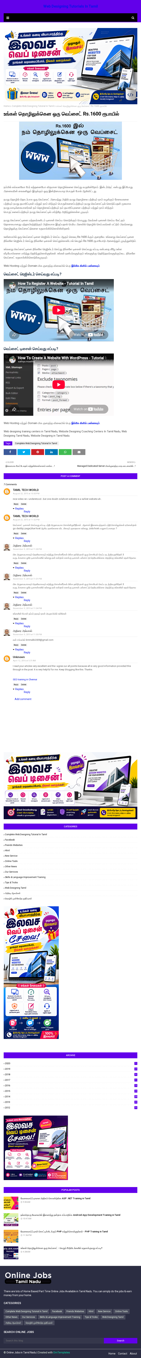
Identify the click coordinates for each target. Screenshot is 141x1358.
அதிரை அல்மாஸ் (22, 545)
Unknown (19, 657)
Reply (16, 504)
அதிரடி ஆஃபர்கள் (13, 893)
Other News (11, 866)
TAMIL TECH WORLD (26, 490)
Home (7, 106)
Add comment (23, 699)
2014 (71, 1096)
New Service (11, 856)
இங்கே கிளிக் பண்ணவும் (85, 265)
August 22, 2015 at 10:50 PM (26, 493)
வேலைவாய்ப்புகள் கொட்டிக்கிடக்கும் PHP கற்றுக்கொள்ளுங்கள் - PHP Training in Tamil (64, 1231)
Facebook (10, 840)
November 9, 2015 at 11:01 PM (27, 579)
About (133, 1353)
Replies (19, 508)
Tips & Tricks (11, 882)
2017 (70, 1080)
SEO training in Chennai (25, 679)
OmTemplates (61, 1352)
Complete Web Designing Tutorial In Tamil (33, 106)
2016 (70, 1085)
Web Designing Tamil (15, 888)
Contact (122, 1353)
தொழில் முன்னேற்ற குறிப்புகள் (18, 898)
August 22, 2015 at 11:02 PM (26, 520)
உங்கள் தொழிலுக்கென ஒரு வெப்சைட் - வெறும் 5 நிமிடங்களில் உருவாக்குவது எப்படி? (61, 1248)
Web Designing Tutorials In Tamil (70, 6)
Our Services (11, 872)
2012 (70, 1107)
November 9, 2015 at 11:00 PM (27, 549)
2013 (70, 1102)
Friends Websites (14, 845)
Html (7, 850)
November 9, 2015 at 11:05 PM (27, 634)
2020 (70, 1063)
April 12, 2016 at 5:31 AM (24, 660)
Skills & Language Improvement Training (25, 877)
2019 (70, 1069)
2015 (70, 1091)
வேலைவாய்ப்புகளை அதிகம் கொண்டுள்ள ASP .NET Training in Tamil (55, 1198)
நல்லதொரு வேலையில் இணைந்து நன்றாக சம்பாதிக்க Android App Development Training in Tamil (70, 1215)
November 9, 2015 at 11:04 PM (27, 608)
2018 (70, 1074)
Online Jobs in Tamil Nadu (21, 1352)
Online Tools (11, 861)
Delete (23, 504)
